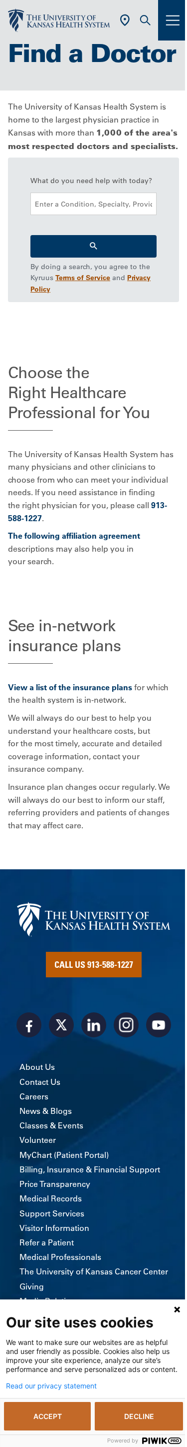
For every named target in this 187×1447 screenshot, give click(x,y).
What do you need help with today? (91, 180)
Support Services (51, 1213)
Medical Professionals (60, 1257)
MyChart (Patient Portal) (64, 1155)
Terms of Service (82, 277)
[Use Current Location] (125, 20)
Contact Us (39, 1082)
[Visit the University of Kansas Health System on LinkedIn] (93, 1024)
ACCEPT (47, 1416)
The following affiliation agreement (74, 536)
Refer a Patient (46, 1242)
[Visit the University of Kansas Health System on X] (61, 1024)
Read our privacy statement (51, 1386)
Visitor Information (54, 1228)
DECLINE (139, 1416)
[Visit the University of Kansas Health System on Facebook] (28, 1024)
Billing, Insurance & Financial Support (89, 1169)
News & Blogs (45, 1111)
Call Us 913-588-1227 (93, 964)
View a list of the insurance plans (70, 687)
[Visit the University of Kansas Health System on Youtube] (158, 1024)
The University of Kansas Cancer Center (93, 1271)
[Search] (93, 246)
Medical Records (50, 1198)
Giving (31, 1286)
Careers (33, 1096)
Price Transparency (54, 1184)
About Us (37, 1067)
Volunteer (37, 1140)
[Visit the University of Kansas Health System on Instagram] (126, 1024)
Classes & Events (51, 1125)
